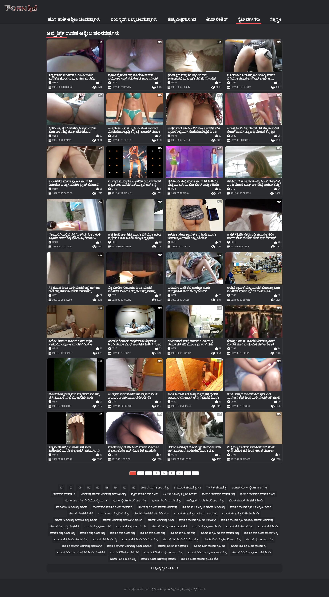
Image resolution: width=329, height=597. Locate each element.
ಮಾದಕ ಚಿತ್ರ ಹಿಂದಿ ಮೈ (105, 539)
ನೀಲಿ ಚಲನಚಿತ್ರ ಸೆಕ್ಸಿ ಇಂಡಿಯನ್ (180, 494)
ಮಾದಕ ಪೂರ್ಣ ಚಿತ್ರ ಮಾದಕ (173, 546)
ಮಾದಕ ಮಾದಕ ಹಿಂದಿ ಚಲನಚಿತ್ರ (248, 546)
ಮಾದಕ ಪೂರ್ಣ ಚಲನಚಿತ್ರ (260, 539)
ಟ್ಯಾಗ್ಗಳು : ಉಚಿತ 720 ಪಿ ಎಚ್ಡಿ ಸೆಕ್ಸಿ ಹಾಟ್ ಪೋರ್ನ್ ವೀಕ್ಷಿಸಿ (152, 589)
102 (70, 487)
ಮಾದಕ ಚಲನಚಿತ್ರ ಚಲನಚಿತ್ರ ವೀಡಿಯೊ (250, 507)
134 (116, 487)
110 (88, 487)
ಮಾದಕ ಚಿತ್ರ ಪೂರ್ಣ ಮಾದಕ (131, 526)
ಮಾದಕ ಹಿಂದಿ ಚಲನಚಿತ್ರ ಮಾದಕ (158, 559)
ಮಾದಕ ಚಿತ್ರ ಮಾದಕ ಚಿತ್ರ (239, 526)
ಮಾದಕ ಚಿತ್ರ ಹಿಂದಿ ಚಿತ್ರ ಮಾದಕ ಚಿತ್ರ (219, 533)
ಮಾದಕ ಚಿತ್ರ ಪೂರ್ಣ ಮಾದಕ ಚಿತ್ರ (169, 526)
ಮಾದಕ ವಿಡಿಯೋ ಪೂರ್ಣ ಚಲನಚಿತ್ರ (163, 552)
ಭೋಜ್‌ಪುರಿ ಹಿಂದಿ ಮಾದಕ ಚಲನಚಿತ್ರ (157, 507)
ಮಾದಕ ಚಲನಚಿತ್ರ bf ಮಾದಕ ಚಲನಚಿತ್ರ (203, 507)
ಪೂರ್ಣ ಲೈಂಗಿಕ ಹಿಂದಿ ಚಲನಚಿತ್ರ (130, 500)
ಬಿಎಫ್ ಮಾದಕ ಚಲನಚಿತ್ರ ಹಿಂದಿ (246, 500)
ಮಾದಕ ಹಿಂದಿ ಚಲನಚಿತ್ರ (123, 559)
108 (80, 487)
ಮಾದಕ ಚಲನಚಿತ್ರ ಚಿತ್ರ (81, 513)
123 (97, 487)
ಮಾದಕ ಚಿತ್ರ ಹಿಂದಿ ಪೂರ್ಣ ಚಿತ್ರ (261, 533)
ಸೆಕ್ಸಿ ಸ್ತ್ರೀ (275, 19)
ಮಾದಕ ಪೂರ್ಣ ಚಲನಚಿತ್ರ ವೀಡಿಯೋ (82, 546)
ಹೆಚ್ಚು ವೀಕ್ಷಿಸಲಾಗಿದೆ (182, 19)
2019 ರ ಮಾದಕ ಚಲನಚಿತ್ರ (154, 487)
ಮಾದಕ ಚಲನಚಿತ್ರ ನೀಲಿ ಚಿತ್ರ (113, 513)
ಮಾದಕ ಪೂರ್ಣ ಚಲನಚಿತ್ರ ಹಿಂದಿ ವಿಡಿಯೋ (130, 546)
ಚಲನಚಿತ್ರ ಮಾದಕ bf (64, 494)
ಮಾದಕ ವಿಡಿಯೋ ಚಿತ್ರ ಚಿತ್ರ (124, 552)
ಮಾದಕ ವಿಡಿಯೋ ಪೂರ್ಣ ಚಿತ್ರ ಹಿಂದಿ (251, 552)
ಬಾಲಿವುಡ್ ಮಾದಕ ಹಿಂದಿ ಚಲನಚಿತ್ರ (205, 500)
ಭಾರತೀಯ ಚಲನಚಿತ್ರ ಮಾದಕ (72, 507)
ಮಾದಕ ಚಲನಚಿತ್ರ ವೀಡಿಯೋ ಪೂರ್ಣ (122, 520)
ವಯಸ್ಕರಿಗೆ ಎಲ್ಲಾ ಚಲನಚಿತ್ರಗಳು (133, 19)
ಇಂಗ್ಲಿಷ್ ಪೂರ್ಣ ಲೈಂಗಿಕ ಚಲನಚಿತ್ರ (250, 487)
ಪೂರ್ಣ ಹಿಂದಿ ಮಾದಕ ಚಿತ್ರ (166, 500)
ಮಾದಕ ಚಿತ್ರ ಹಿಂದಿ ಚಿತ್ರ (62, 533)
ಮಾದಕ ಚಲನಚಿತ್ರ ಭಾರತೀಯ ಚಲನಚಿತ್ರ (195, 513)
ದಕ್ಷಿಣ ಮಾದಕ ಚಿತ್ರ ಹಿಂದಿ (144, 494)
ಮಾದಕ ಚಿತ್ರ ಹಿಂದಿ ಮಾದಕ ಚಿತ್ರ (71, 539)
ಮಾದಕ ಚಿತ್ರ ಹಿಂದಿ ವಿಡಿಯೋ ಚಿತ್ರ (139, 539)
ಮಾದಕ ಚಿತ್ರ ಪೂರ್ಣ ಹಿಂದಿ (206, 526)
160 (134, 487)
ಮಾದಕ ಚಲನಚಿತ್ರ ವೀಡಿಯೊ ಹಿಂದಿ (240, 513)
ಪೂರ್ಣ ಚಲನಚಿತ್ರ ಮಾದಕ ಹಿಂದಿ (257, 494)
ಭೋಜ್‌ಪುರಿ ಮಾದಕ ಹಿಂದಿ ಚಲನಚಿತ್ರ (112, 507)
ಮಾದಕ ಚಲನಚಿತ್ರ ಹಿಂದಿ (161, 520)
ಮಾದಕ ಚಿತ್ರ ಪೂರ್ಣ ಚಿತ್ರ (97, 526)
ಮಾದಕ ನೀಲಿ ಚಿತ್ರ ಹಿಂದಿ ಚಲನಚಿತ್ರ (222, 539)
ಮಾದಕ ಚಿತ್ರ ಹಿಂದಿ (268, 526)
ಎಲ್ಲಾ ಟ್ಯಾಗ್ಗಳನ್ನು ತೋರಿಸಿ (164, 568)
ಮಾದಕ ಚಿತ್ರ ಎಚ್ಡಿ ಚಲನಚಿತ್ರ (64, 526)
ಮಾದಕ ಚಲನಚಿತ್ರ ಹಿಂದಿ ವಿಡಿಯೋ (197, 520)
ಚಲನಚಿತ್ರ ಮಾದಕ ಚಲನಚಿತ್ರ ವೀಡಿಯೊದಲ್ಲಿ (103, 494)
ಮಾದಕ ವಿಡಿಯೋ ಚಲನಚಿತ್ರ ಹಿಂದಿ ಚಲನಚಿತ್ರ (81, 552)
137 (124, 487)
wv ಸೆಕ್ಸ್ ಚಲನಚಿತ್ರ (216, 487)
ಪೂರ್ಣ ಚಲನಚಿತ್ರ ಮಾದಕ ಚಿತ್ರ (218, 494)
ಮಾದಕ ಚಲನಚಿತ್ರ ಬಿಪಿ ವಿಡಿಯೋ (151, 513)
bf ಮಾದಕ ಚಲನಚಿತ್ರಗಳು (187, 487)
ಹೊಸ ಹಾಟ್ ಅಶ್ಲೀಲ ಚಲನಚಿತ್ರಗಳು (74, 19)
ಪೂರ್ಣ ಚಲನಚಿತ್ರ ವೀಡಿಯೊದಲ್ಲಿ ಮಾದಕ (86, 500)
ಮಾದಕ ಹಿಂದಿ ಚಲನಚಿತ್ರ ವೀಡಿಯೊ (199, 559)
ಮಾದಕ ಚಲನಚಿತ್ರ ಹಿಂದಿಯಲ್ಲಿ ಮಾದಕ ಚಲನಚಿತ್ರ (247, 520)
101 (61, 487)
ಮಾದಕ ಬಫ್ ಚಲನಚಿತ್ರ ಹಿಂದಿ (209, 546)
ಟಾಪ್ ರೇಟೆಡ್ (217, 19)
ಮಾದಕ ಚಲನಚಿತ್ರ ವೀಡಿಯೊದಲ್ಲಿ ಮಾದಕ (76, 520)
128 (107, 487)
